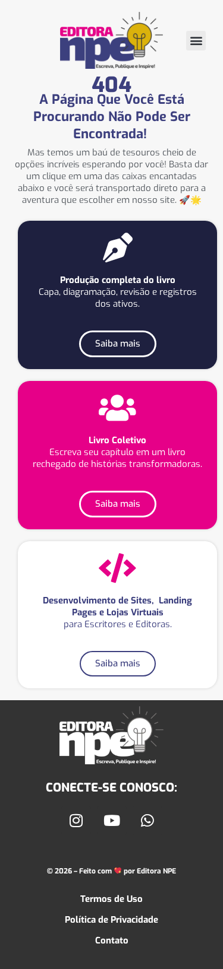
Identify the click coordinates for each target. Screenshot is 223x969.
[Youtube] (112, 820)
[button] (196, 40)
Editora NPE (155, 871)
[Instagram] (76, 820)
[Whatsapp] (147, 820)
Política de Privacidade (111, 920)
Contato (111, 940)
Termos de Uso (111, 899)
